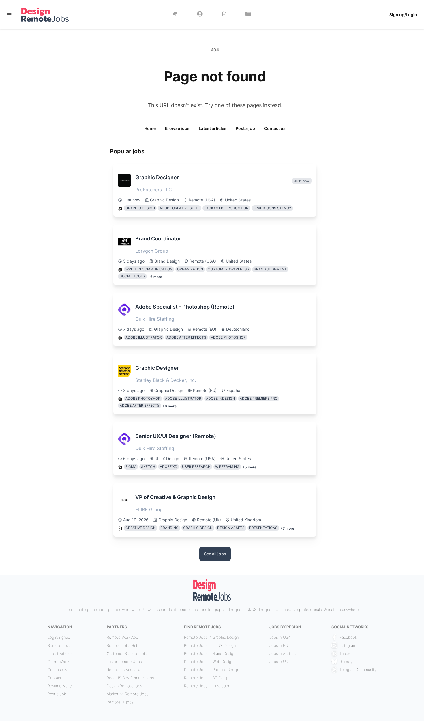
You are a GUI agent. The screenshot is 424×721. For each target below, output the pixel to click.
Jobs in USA (279, 637)
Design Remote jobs (124, 685)
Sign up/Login (403, 14)
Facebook (348, 637)
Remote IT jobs (120, 702)
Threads (346, 653)
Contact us (275, 128)
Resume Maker (60, 685)
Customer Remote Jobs (127, 653)
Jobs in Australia (283, 653)
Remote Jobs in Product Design (211, 669)
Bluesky (345, 661)
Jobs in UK (278, 661)
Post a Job (57, 694)
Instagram (347, 645)
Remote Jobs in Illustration (207, 685)
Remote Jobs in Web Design (208, 661)
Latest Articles (60, 653)
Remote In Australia (123, 669)
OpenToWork (58, 661)
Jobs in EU (278, 645)
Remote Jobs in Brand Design (209, 653)
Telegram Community (357, 669)
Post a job (245, 128)
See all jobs (215, 553)
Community (57, 669)
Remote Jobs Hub (122, 645)
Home (150, 128)
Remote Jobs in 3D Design (207, 677)
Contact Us (57, 677)
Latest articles (212, 128)
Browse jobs (177, 128)
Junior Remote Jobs (124, 661)
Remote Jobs (59, 645)
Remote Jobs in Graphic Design (211, 637)
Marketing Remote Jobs (127, 694)
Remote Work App (122, 637)
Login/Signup (59, 637)
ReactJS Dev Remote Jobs (130, 677)
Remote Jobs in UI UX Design (210, 645)
